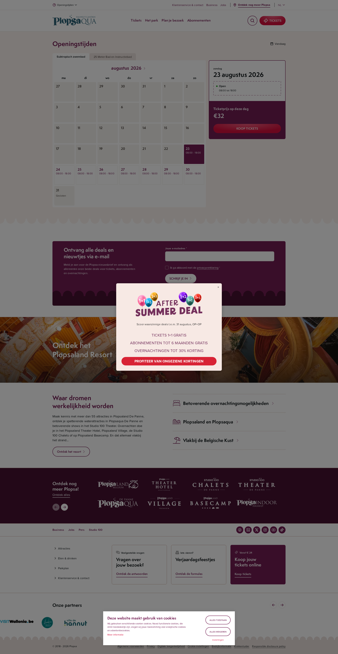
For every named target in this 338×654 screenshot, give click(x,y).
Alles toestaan (218, 620)
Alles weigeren (218, 631)
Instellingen (218, 640)
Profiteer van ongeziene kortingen (169, 361)
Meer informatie (115, 634)
